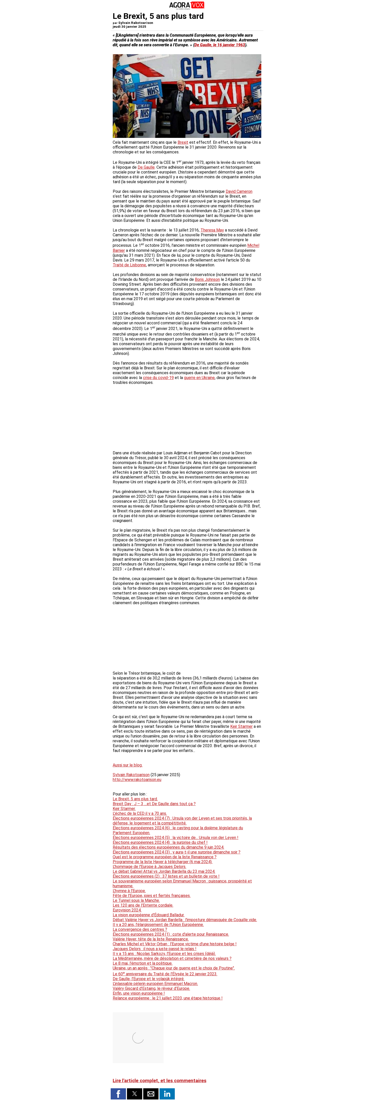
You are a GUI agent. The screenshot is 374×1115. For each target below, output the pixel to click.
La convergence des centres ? (140, 929)
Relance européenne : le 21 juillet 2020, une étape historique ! (168, 998)
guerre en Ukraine (199, 377)
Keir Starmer (241, 726)
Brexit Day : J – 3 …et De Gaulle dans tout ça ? (154, 803)
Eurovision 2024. (127, 910)
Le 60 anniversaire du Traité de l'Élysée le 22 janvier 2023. (165, 974)
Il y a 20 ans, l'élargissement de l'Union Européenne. (158, 924)
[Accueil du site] (187, 8)
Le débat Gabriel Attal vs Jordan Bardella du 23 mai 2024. (164, 871)
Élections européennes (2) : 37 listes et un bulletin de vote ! (166, 876)
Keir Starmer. (124, 808)
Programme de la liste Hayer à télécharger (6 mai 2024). (162, 861)
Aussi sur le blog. (127, 765)
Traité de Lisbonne (129, 265)
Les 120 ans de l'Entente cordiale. (143, 905)
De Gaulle (146, 167)
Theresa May (212, 230)
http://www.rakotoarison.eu (137, 779)
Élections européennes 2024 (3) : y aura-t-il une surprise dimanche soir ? (176, 852)
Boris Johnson (207, 279)
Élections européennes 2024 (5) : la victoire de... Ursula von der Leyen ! (175, 837)
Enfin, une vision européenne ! (139, 993)
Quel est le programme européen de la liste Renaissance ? (165, 857)
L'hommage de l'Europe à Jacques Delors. (149, 866)
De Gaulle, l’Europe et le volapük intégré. (148, 978)
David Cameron (239, 191)
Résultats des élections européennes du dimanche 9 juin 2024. (168, 847)
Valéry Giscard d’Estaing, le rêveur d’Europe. (151, 988)
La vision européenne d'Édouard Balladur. (148, 915)
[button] (118, 1093)
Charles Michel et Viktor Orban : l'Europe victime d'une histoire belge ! (175, 944)
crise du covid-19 (158, 377)
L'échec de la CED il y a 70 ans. (140, 813)
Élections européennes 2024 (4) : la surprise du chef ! (160, 842)
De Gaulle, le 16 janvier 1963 (219, 44)
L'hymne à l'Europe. (129, 890)
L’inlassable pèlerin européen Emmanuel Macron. (155, 983)
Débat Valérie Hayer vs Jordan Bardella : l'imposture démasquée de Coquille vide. (185, 919)
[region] (223, 643)
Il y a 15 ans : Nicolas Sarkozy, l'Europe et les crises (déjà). (164, 953)
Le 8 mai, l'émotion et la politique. (142, 963)
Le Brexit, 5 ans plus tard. (135, 799)
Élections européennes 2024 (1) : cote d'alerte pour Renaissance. (171, 934)
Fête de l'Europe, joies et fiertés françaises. (152, 895)
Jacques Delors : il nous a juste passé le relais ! (154, 948)
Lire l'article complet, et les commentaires (159, 1080)
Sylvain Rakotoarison (131, 774)
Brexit (183, 142)
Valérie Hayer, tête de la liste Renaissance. (151, 939)
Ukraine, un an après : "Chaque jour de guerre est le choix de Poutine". (174, 968)
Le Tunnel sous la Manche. (136, 900)
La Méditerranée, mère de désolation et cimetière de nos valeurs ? (172, 958)
